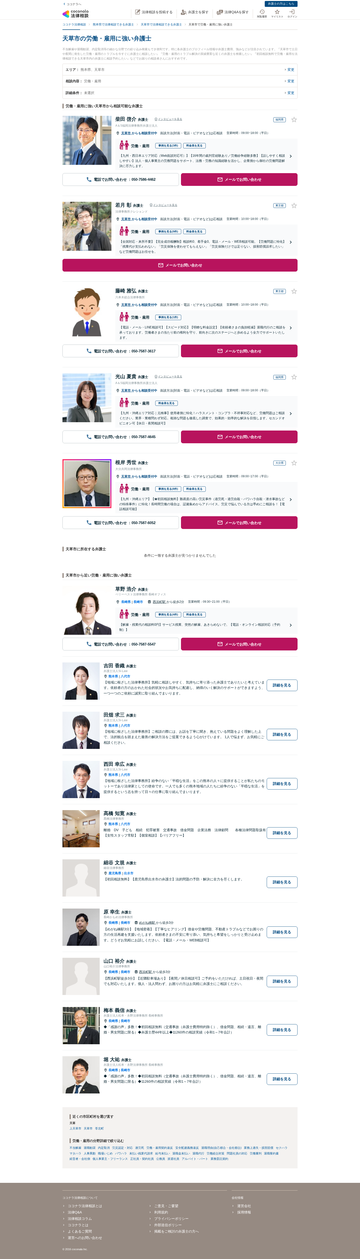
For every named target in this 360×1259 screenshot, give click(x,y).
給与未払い (162, 1153)
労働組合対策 (215, 1153)
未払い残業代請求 (141, 1153)
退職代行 (198, 1153)
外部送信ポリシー (168, 1225)
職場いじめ (105, 1153)
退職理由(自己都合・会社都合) (221, 1148)
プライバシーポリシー (171, 1219)
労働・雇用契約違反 (159, 1148)
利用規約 (161, 1212)
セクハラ (282, 1148)
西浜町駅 (160, 602)
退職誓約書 (271, 1153)
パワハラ (121, 1153)
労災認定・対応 (122, 1148)
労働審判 (256, 1153)
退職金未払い (181, 1153)
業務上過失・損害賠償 (258, 1148)
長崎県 (126, 602)
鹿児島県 (114, 873)
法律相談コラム (80, 1219)
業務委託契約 (219, 1159)
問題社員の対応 (237, 1153)
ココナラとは (78, 1225)
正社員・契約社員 (142, 1159)
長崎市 (138, 602)
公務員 (160, 1159)
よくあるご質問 (80, 1231)
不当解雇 (75, 1148)
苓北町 (99, 1128)
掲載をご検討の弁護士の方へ (176, 1231)
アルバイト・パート (195, 1159)
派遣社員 (173, 1159)
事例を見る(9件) (168, 231)
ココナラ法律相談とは (85, 1206)
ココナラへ (74, 4)
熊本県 (113, 676)
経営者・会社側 (80, 1159)
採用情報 (244, 1212)
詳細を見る (282, 685)
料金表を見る (194, 145)
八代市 (125, 676)
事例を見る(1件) (168, 317)
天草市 (126, 133)
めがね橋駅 (147, 922)
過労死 (139, 1148)
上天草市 (75, 1128)
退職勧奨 (90, 1148)
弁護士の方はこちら (281, 3)
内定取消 (104, 1148)
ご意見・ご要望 (166, 1206)
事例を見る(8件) (168, 488)
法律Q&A (75, 1212)
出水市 (128, 873)
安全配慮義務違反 (187, 1148)
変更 (291, 70)
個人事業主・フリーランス (110, 1159)
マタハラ (75, 1153)
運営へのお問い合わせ (85, 1238)
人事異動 (90, 1153)
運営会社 (244, 1206)
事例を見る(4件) (168, 614)
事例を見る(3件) (168, 145)
